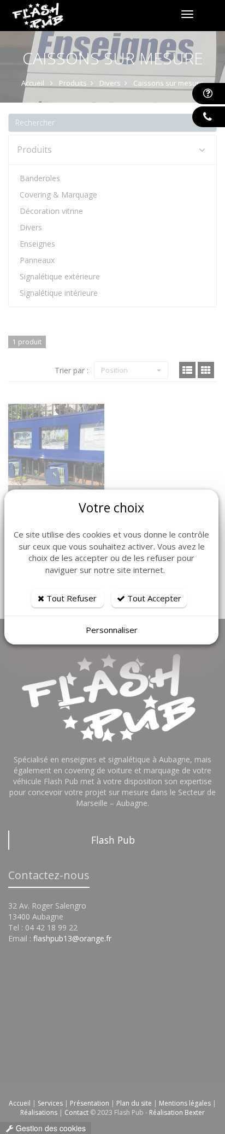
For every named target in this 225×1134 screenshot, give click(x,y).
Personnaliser (112, 629)
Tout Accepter (153, 598)
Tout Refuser (70, 598)
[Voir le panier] (211, 15)
